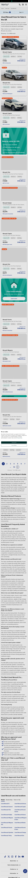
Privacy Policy (19, 438)
